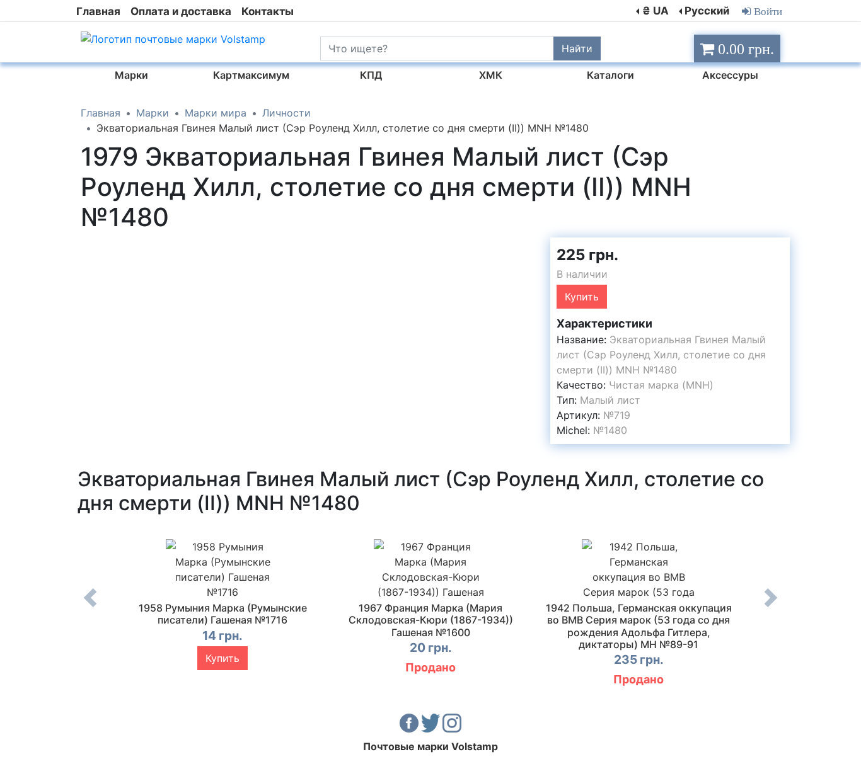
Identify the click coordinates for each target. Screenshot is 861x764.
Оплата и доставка (180, 11)
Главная (98, 11)
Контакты (267, 11)
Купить (582, 296)
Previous (90, 607)
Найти (577, 48)
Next (770, 607)
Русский (707, 10)
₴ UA (655, 10)
